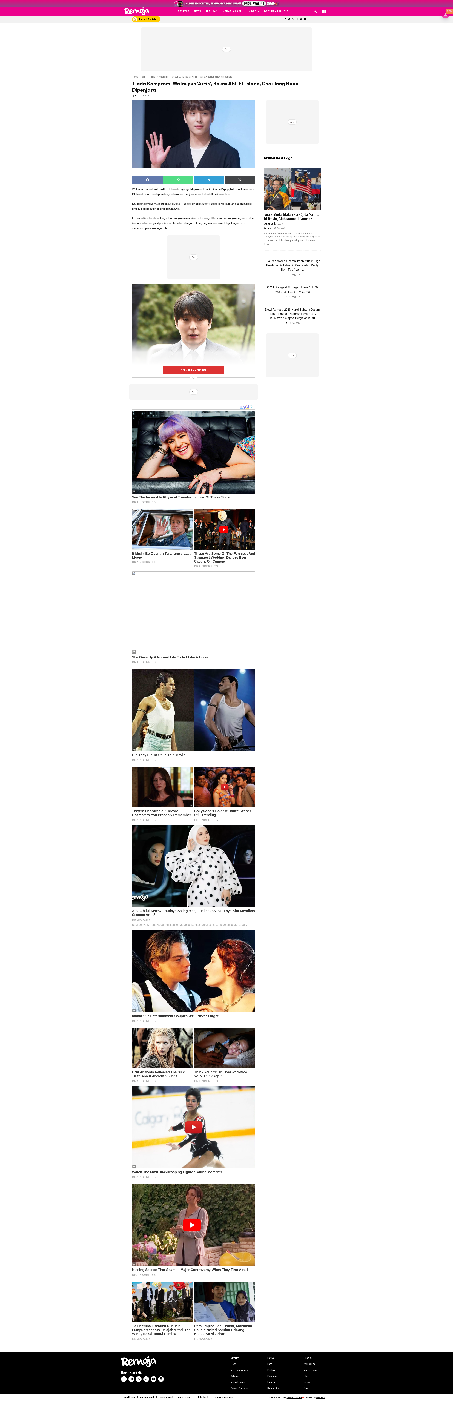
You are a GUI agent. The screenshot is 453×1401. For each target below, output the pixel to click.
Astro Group (320, 1398)
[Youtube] (301, 20)
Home (135, 76)
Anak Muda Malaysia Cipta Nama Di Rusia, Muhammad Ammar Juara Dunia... (291, 219)
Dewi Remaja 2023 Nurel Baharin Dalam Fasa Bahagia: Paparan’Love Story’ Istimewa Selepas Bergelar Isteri (292, 314)
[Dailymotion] (305, 20)
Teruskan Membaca (193, 370)
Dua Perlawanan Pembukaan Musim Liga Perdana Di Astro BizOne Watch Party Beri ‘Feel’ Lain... (292, 265)
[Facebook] (285, 20)
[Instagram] (289, 20)
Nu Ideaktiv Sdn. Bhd (294, 1398)
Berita (145, 76)
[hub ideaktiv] (324, 10)
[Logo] (137, 11)
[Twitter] (293, 20)
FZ (136, 95)
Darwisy (268, 228)
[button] (315, 11)
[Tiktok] (297, 20)
